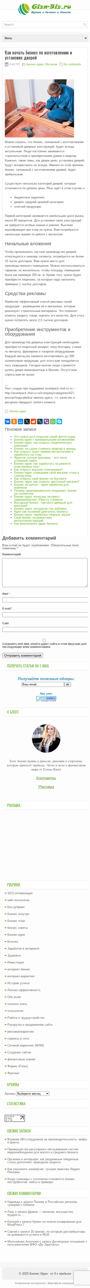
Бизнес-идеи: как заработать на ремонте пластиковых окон (42, 465)
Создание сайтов (19, 1052)
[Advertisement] (46, 844)
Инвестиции (15, 962)
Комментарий (11, 554)
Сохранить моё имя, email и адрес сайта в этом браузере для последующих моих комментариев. (44, 645)
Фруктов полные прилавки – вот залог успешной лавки (40, 459)
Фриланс (13, 1073)
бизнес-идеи (17, 411)
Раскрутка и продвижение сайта (29, 1024)
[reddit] (33, 421)
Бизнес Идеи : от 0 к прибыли (50, 1273)
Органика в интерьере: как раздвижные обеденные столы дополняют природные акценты (42, 1160)
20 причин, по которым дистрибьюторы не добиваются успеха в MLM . (46, 1233)
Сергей (12, 1231)
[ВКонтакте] (7, 421)
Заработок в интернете (23, 948)
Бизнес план (16, 921)
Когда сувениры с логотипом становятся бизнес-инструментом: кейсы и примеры (41, 1180)
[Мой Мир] (20, 421)
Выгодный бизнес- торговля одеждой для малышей (43, 504)
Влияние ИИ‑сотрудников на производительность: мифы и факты (47, 1141)
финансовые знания (21, 1059)
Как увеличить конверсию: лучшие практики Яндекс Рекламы (43, 1170)
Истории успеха (18, 983)
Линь (10, 1211)
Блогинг (12, 941)
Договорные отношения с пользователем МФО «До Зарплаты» (47, 1243)
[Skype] (59, 421)
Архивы (10, 1093)
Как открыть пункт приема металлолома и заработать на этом (43, 453)
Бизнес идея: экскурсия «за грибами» (40, 508)
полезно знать (17, 1004)
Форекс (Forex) (17, 1066)
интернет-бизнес (18, 969)
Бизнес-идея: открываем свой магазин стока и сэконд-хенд (46, 474)
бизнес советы (17, 927)
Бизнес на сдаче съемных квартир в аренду (45, 448)
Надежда (13, 1202)
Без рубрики (15, 907)
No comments (72, 64)
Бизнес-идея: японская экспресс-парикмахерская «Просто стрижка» (38, 498)
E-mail (7, 608)
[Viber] (46, 421)
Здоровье (14, 955)
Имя (6, 593)
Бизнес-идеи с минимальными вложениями (44, 439)
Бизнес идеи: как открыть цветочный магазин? (46, 481)
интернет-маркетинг (21, 976)
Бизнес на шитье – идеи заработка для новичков (41, 486)
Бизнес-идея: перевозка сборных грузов (42, 514)
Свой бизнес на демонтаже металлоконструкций (33, 519)
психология (15, 1011)
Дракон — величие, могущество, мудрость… (40, 1213)
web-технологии (18, 900)
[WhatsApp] (53, 421)
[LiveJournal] (40, 421)
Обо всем (51, 64)
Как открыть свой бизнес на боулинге (40, 478)
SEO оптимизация (20, 893)
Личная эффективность (24, 990)
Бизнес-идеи (35, 64)
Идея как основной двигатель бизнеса (41, 511)
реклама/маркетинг (20, 1031)
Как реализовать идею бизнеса (36, 523)
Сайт (5, 623)
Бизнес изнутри (18, 914)
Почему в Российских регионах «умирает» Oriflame (42, 1203)
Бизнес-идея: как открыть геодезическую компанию (43, 444)
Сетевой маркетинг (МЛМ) (25, 1045)
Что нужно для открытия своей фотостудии (44, 436)
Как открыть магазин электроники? (38, 469)
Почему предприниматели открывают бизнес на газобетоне (45, 492)
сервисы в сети (18, 1038)
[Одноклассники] (14, 421)
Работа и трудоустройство (26, 1017)
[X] (27, 421)
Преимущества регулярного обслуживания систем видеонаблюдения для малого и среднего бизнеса (42, 1151)
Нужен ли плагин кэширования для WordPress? (44, 1223)
